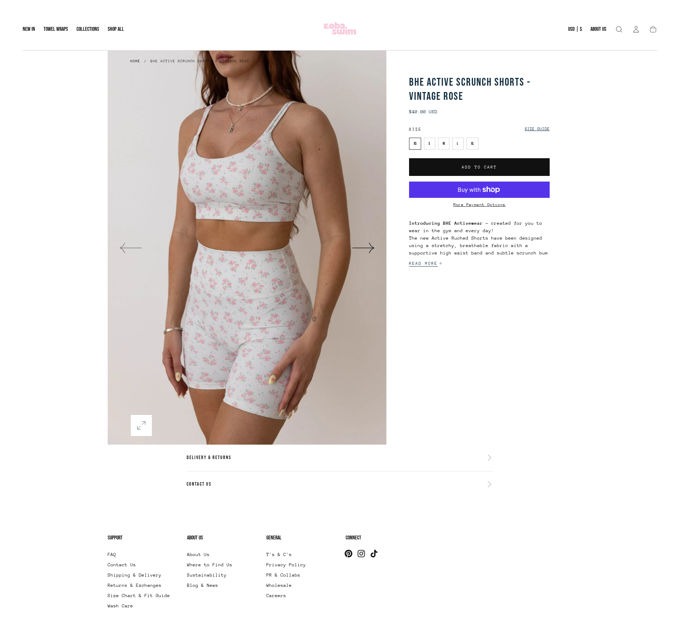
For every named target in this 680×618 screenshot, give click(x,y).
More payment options (479, 204)
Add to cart (479, 167)
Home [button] (135, 61)
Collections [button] (87, 29)
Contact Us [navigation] (122, 564)
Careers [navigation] (276, 595)
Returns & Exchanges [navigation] (135, 585)
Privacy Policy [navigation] (286, 564)
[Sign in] (636, 29)
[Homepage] (340, 29)
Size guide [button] (537, 129)
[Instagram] (361, 553)
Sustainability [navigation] (207, 575)
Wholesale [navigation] (279, 585)
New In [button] (29, 29)
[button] (575, 30)
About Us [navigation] (198, 554)
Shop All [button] (116, 29)
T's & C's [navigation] (279, 554)
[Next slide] (363, 247)
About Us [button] (598, 29)
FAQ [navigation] (112, 554)
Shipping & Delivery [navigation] (135, 575)
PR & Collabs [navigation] (283, 575)
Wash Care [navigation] (120, 605)
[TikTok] (374, 553)
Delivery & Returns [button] (209, 457)
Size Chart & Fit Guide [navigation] (139, 595)
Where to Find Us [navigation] (209, 564)
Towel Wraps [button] (56, 29)
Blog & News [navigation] (202, 585)
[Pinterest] (348, 553)
